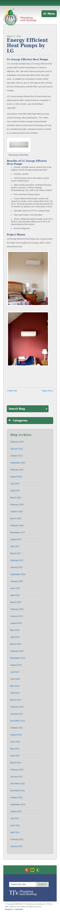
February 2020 (17, 504)
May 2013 (14, 686)
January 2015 (16, 616)
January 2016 (16, 581)
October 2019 (16, 511)
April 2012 (15, 756)
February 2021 (17, 470)
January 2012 (16, 777)
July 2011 (14, 818)
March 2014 (15, 644)
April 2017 (15, 546)
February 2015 (17, 609)
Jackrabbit (19, 909)
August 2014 (16, 623)
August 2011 (16, 811)
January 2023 (16, 449)
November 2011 (17, 790)
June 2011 (15, 825)
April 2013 (15, 693)
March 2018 (15, 518)
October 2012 (16, 728)
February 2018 (17, 525)
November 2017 (17, 532)
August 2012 (16, 735)
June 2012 (15, 742)
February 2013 (17, 707)
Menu (51, 13)
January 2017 (16, 567)
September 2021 (18, 463)
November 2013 (17, 658)
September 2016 (18, 574)
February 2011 (17, 839)
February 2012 (17, 770)
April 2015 (15, 595)
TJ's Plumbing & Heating (20, 20)
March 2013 (15, 700)
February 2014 (17, 651)
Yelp (27, 870)
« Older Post (12, 391)
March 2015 (15, 602)
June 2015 (15, 588)
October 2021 (16, 456)
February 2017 (17, 560)
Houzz (38, 870)
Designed (8, 909)
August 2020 (16, 477)
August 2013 (16, 665)
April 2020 (15, 491)
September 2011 (17, 804)
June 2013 (15, 679)
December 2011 (17, 783)
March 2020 (15, 498)
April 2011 (15, 832)
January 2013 (16, 714)
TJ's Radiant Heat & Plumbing (23, 893)
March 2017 (15, 553)
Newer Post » (47, 391)
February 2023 (17, 442)
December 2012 (17, 721)
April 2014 (15, 637)
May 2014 (14, 630)
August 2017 (16, 539)
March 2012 (15, 763)
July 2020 (14, 484)
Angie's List (32, 870)
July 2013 (14, 672)
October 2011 (16, 797)
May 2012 (14, 749)
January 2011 (16, 846)
